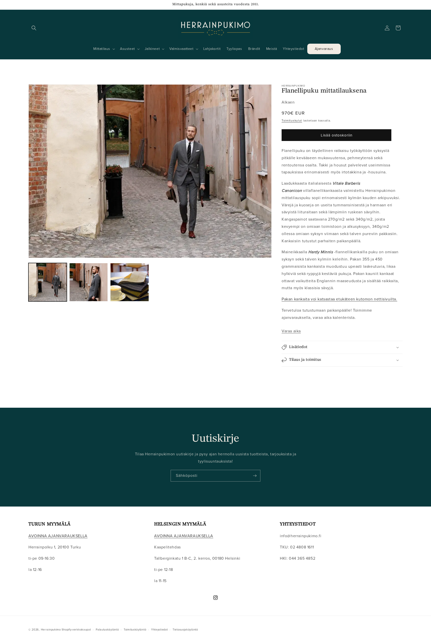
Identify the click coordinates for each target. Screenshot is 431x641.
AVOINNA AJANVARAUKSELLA (58, 536)
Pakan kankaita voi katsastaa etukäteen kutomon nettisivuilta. (339, 299)
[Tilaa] (254, 476)
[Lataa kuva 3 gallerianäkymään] (129, 282)
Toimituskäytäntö (135, 629)
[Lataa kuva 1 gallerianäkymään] (47, 282)
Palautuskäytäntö (107, 629)
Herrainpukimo (51, 630)
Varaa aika (291, 331)
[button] (33, 27)
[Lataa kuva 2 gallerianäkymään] (88, 282)
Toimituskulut (292, 120)
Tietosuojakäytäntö (185, 629)
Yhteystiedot (159, 629)
